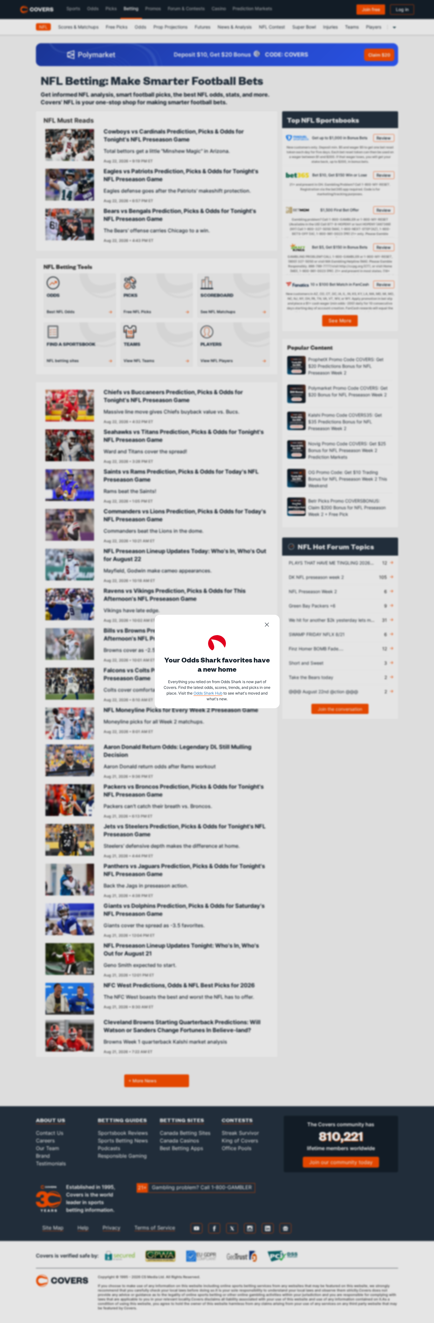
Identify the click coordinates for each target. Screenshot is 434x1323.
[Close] (267, 625)
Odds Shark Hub (207, 693)
